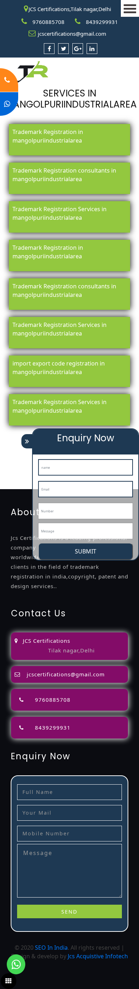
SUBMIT (85, 551)
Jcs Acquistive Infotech (98, 956)
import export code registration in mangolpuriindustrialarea (58, 367)
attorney (11, 450)
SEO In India (51, 947)
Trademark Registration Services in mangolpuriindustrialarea (59, 213)
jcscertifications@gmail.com (72, 33)
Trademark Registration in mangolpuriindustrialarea (47, 136)
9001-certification (23, 468)
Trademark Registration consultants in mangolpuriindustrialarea (64, 175)
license (9, 459)
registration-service (26, 433)
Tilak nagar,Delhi (71, 650)
